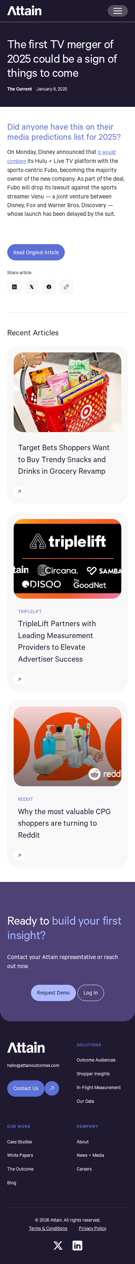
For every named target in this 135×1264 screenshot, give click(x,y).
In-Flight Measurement (99, 1087)
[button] (118, 11)
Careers (84, 1169)
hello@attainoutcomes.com (33, 1065)
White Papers (20, 1155)
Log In (91, 992)
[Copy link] (66, 287)
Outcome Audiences (96, 1060)
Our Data (85, 1101)
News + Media (90, 1155)
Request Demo (53, 992)
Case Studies (19, 1141)
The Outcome (20, 1169)
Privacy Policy (92, 1228)
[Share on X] (31, 287)
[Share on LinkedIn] (14, 287)
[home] (55, 10)
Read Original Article (36, 252)
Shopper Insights (93, 1073)
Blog (11, 1182)
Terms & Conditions (48, 1228)
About (83, 1141)
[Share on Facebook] (49, 287)
